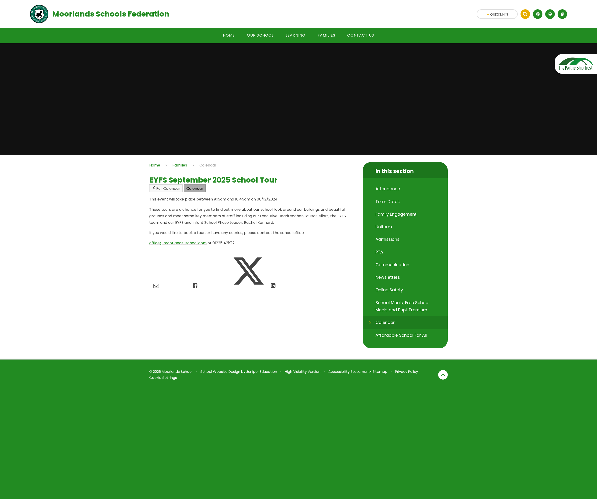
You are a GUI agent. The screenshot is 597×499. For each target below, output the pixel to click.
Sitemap (379, 371)
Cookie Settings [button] (163, 377)
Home (154, 165)
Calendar (207, 165)
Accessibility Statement (349, 371)
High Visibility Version (302, 371)
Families (179, 165)
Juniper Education (261, 371)
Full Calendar (168, 188)
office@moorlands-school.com (178, 243)
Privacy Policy (406, 371)
